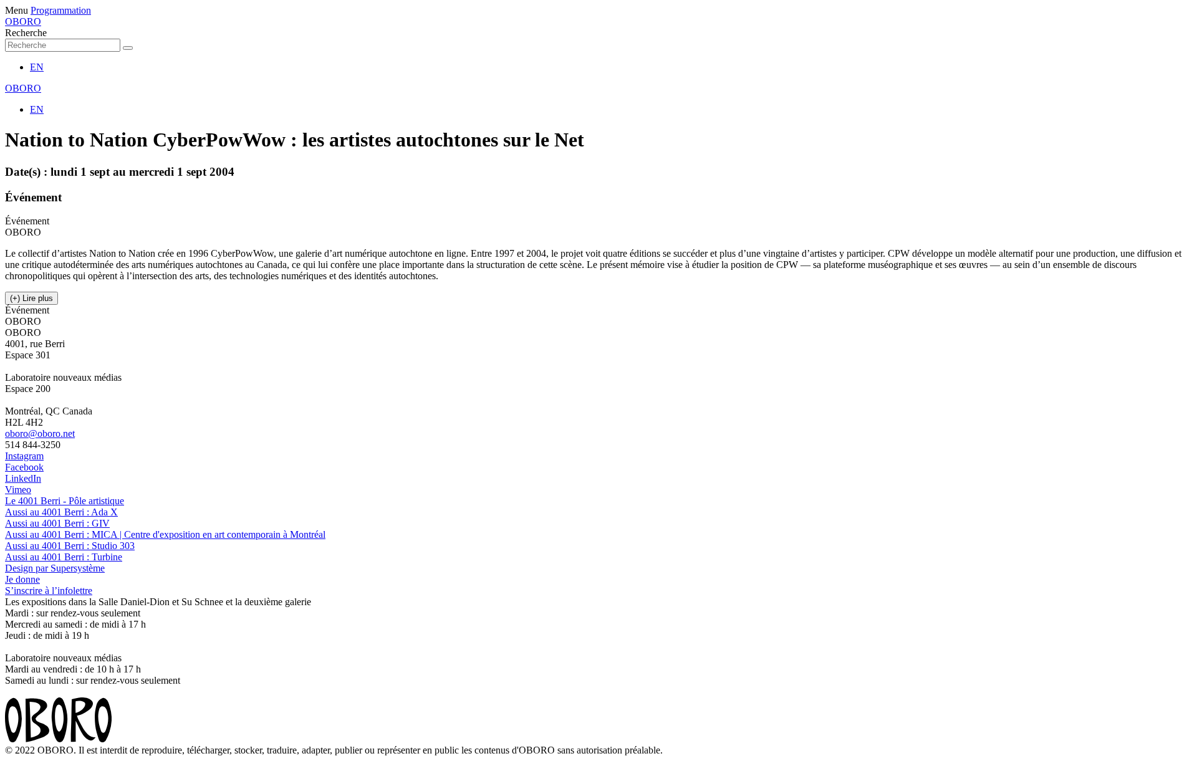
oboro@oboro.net (40, 433)
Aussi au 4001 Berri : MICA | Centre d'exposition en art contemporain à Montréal (165, 534)
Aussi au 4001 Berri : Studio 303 (70, 545)
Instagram (24, 456)
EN (37, 67)
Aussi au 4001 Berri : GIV (57, 523)
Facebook (24, 467)
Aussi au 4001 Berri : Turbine (63, 557)
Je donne (22, 579)
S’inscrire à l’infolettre (48, 590)
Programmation (61, 10)
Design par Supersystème (55, 568)
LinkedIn (23, 478)
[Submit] (128, 48)
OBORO (23, 21)
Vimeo (18, 489)
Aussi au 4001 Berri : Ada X (61, 512)
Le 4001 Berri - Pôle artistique (64, 500)
